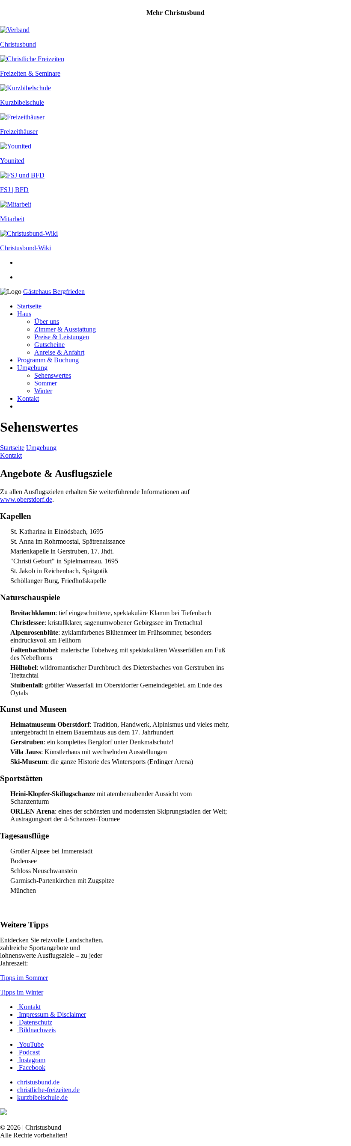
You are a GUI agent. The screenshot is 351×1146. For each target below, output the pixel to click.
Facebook (31, 1067)
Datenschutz (34, 1022)
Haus (24, 313)
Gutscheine (49, 344)
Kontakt (28, 398)
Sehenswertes (52, 375)
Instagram (31, 1059)
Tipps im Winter (21, 992)
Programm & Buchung (48, 360)
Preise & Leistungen (61, 337)
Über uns (46, 321)
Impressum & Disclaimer (51, 1014)
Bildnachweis (36, 1029)
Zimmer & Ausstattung (65, 329)
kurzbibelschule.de (42, 1097)
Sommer (45, 383)
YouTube (30, 1044)
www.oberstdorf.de (26, 499)
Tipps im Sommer (24, 977)
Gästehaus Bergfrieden (54, 291)
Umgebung (32, 367)
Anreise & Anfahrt (59, 352)
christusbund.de (38, 1082)
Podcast (28, 1052)
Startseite (29, 306)
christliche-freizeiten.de (48, 1089)
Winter (43, 390)
